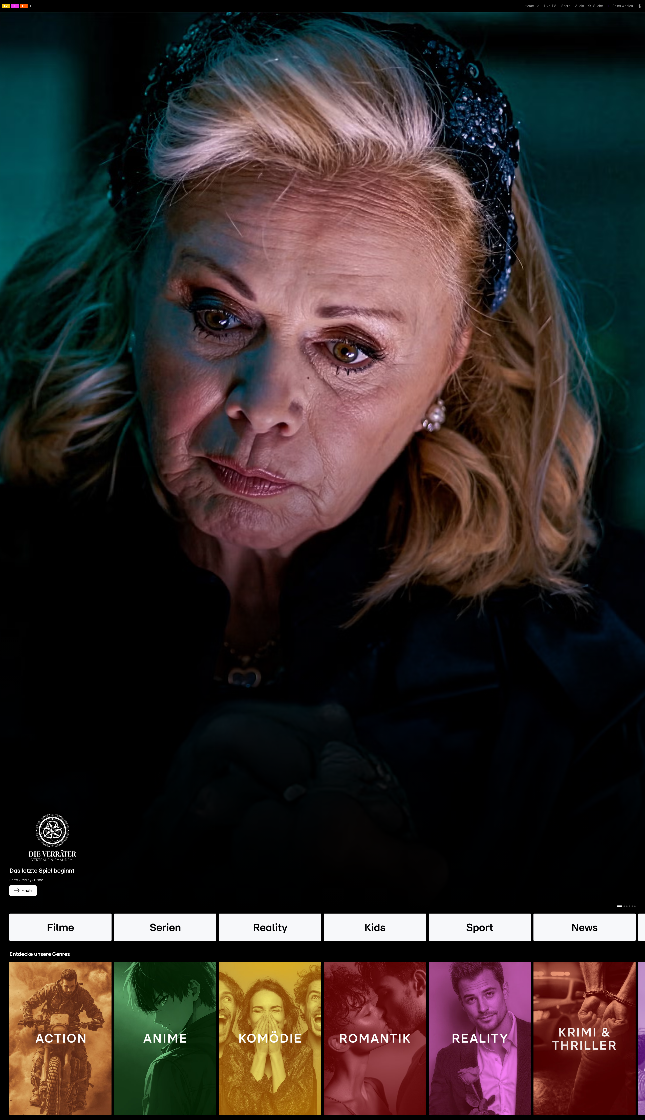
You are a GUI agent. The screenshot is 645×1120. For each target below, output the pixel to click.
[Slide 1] (619, 906)
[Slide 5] (632, 906)
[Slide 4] (629, 906)
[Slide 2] (624, 906)
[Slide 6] (635, 906)
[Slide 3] (627, 906)
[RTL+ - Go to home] (17, 6)
